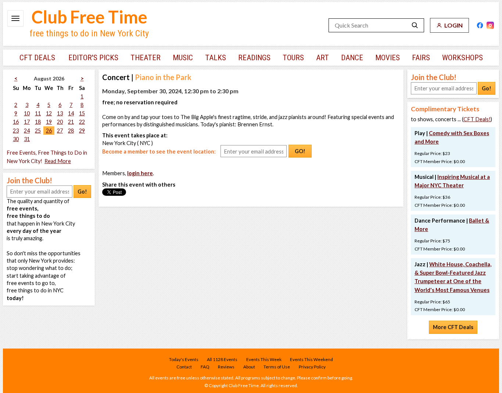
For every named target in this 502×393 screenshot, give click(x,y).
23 (16, 130)
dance (352, 57)
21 (71, 122)
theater (145, 57)
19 (49, 122)
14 (71, 113)
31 (27, 139)
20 (60, 122)
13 (60, 113)
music (183, 57)
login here (140, 173)
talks (215, 57)
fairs (421, 57)
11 (38, 113)
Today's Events (183, 359)
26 (49, 130)
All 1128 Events (222, 359)
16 (16, 122)
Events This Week (264, 359)
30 (16, 139)
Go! (82, 191)
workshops (462, 57)
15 (82, 113)
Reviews (226, 366)
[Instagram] (490, 25)
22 (82, 122)
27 (60, 130)
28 (71, 130)
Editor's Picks (93, 57)
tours (293, 57)
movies (387, 57)
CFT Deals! (477, 119)
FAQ (205, 366)
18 (38, 122)
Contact (184, 366)
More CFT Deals (453, 327)
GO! (300, 151)
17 (27, 122)
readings (254, 57)
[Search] (415, 25)
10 (27, 113)
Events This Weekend (311, 359)
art (322, 57)
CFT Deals (37, 57)
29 (82, 130)
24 (27, 130)
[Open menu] (15, 18)
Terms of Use (276, 366)
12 (49, 113)
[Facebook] (480, 25)
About (249, 366)
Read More (57, 161)
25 (38, 130)
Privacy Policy (312, 366)
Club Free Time (89, 17)
